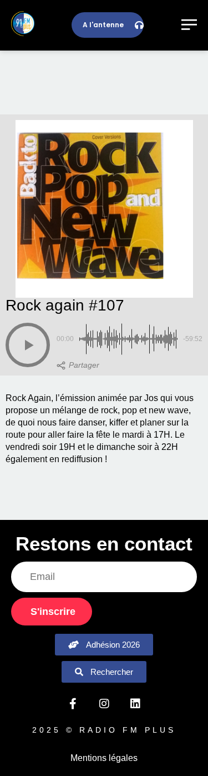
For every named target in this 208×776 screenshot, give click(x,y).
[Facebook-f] (73, 703)
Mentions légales (104, 758)
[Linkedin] (135, 703)
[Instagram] (104, 703)
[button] (28, 345)
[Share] (78, 365)
